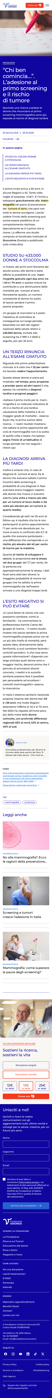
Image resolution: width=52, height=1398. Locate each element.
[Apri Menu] (46, 5)
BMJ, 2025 (26, 777)
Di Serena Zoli (10, 132)
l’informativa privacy (29, 1182)
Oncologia (9, 63)
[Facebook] (6, 1354)
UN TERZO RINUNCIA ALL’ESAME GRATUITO (17, 167)
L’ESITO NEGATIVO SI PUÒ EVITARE (24, 178)
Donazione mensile (26, 1074)
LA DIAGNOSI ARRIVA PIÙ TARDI (23, 173)
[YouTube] (20, 1354)
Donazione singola (26, 1065)
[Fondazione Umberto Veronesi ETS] (10, 5)
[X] (43, 1354)
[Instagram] (13, 1354)
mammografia (12, 802)
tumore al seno (17, 208)
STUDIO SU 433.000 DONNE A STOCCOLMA (20, 158)
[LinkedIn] (28, 1354)
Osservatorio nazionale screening (20, 785)
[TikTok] (35, 1354)
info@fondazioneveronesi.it (22, 1339)
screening (30, 802)
